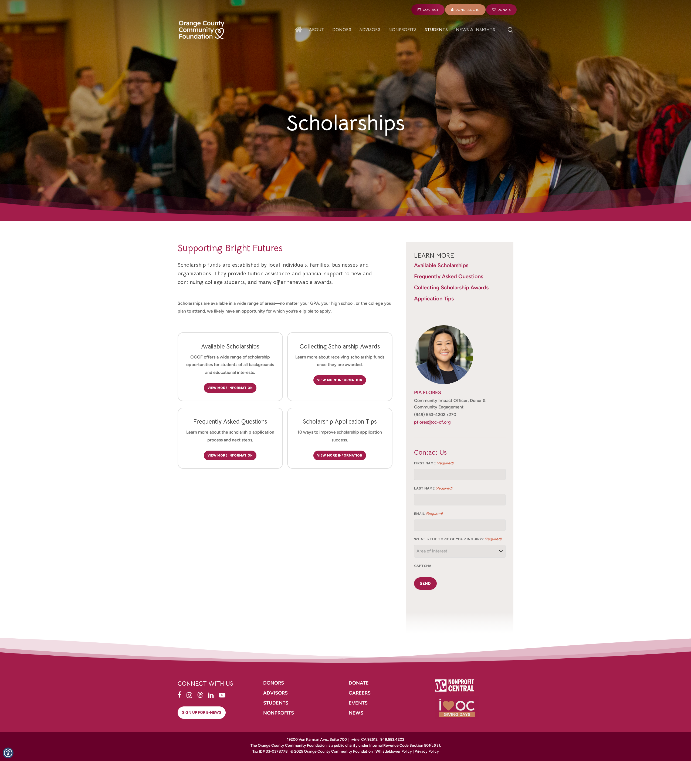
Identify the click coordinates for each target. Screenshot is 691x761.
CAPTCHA (422, 566)
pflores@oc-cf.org (432, 422)
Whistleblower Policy (393, 751)
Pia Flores (427, 392)
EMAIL (428, 514)
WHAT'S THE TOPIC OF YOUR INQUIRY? (457, 539)
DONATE (359, 683)
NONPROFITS (279, 713)
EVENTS (358, 703)
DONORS (273, 683)
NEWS (356, 713)
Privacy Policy (427, 751)
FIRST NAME (433, 463)
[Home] (300, 29)
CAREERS (360, 693)
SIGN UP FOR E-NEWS (201, 712)
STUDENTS (275, 703)
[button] (8, 752)
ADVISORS (275, 693)
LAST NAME (433, 488)
